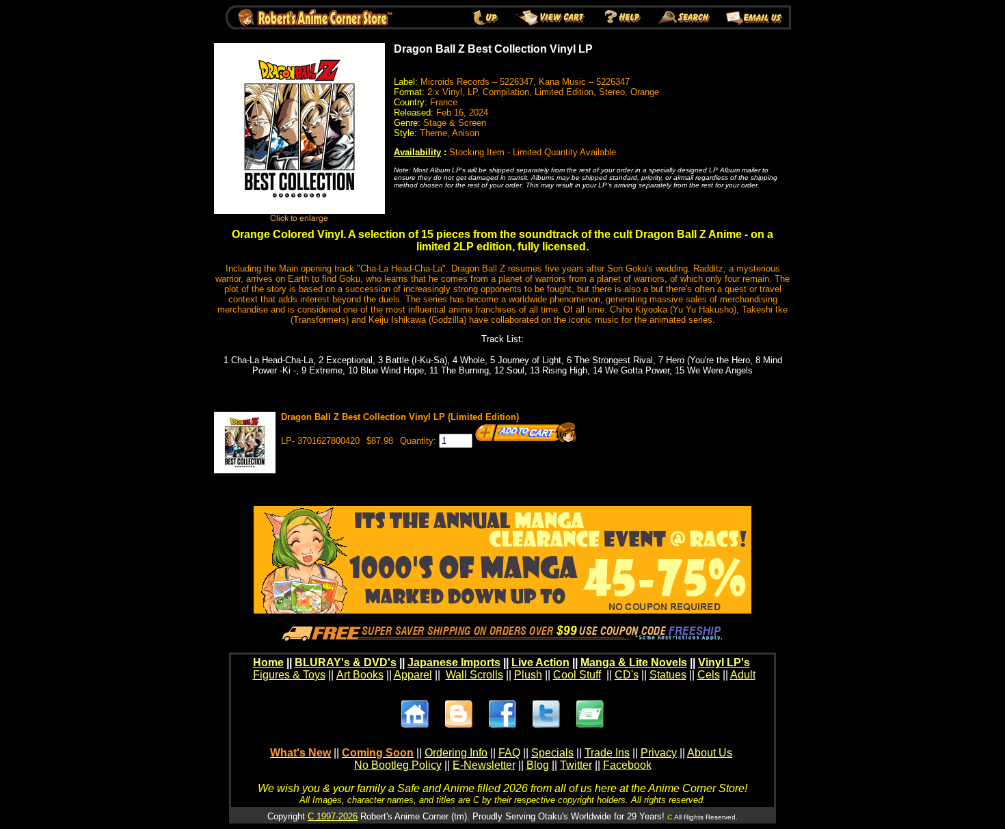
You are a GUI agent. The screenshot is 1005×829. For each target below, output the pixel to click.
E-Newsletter (484, 765)
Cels (708, 675)
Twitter (576, 765)
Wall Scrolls (474, 675)
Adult (742, 675)
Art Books (360, 675)
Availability (417, 152)
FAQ (509, 753)
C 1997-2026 (333, 816)
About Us (709, 753)
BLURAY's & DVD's (346, 662)
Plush (528, 675)
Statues (667, 675)
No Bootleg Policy (398, 765)
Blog (537, 765)
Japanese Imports (453, 662)
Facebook (627, 765)
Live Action (540, 662)
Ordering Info (456, 753)
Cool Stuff (577, 675)
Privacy (659, 753)
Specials (552, 753)
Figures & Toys (289, 675)
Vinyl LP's (724, 662)
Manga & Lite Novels (633, 662)
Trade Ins (607, 753)
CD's (627, 675)
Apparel (413, 675)
